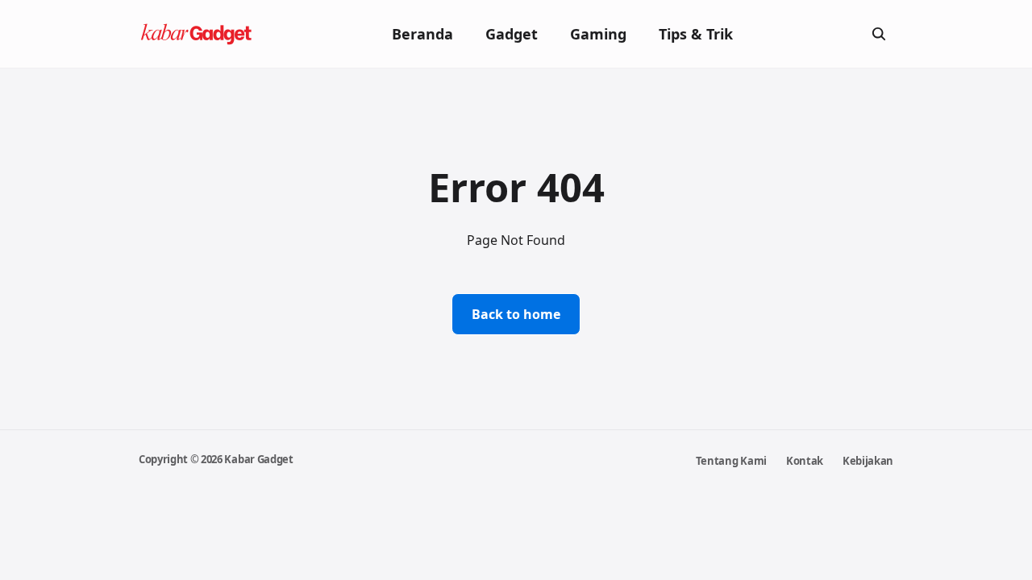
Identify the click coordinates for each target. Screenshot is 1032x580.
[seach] (878, 33)
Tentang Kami (731, 461)
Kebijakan (868, 461)
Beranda (422, 34)
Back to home (516, 314)
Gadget (511, 34)
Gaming (598, 34)
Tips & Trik (696, 34)
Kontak (804, 461)
